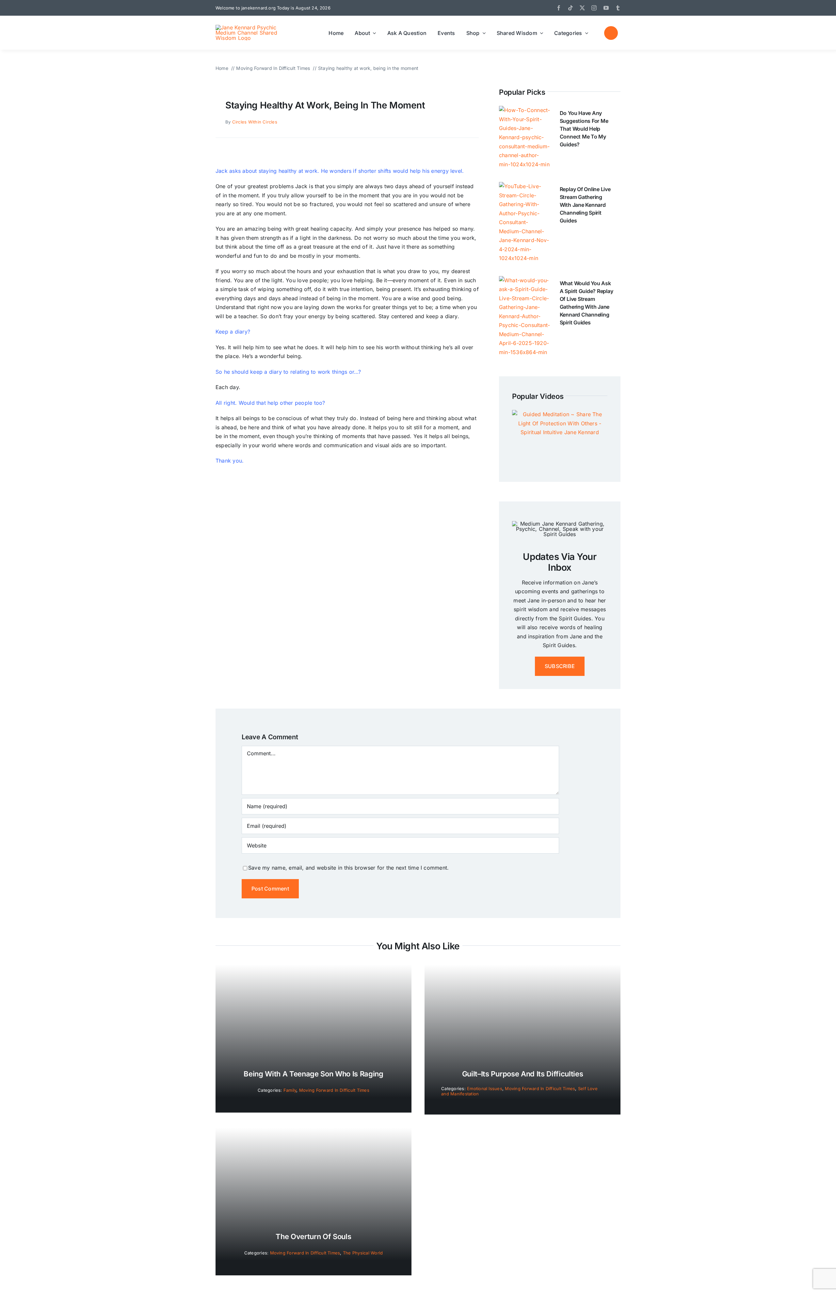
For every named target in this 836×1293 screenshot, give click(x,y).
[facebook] (558, 7)
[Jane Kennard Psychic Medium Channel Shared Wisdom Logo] (250, 27)
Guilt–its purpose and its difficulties (522, 1074)
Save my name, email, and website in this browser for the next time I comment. (348, 867)
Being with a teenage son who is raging (313, 1074)
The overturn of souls (313, 1236)
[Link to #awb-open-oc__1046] (611, 33)
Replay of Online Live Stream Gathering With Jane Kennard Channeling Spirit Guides (585, 205)
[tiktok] (570, 7)
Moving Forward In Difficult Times (334, 1090)
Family (289, 1090)
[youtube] (606, 7)
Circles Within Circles (254, 121)
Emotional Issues (484, 1088)
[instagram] (594, 7)
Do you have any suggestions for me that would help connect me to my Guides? (584, 129)
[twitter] (582, 7)
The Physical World (363, 1252)
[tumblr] (617, 7)
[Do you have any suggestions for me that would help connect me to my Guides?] (524, 110)
